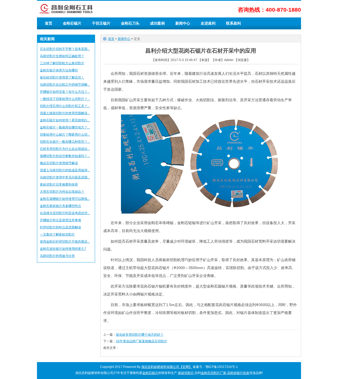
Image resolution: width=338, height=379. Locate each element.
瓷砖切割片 (186, 373)
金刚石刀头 (130, 23)
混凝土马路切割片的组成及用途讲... (65, 170)
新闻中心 (182, 23)
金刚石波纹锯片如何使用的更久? (63, 249)
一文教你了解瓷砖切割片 (57, 234)
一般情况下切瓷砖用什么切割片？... (65, 99)
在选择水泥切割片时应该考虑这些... (65, 213)
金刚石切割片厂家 (213, 373)
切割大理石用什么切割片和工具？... (65, 106)
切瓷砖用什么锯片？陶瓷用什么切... (65, 134)
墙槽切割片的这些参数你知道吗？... (65, 156)
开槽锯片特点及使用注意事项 (60, 220)
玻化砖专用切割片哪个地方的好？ (139, 334)
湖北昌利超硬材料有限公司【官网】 (166, 367)
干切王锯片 (101, 23)
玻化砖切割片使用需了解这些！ (62, 77)
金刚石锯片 (72, 23)
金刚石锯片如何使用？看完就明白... (65, 120)
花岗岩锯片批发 (238, 373)
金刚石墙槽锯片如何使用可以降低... (65, 199)
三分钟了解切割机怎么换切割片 (62, 63)
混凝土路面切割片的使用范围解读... (65, 113)
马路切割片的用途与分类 (57, 256)
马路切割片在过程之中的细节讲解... (65, 84)
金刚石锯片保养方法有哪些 (59, 70)
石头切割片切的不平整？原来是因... (65, 49)
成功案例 (157, 23)
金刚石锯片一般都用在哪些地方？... (65, 127)
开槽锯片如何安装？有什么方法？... (65, 92)
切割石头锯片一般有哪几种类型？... (65, 142)
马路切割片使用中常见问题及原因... (65, 177)
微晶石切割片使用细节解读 (59, 163)
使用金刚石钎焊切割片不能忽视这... (65, 241)
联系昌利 (233, 23)
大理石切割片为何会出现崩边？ (62, 191)
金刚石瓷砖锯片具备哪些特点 (60, 206)
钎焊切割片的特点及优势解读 (60, 227)
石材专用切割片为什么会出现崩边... (65, 149)
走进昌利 (208, 23)
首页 (48, 23)
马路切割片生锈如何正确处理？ (62, 56)
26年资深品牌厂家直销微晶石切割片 (141, 341)
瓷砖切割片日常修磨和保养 (59, 184)
